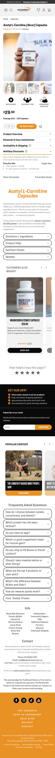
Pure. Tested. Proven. (18, 598)
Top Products (27, 710)
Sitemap (38, 747)
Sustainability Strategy (30, 744)
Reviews (10, 257)
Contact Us (15, 619)
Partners (40, 625)
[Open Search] (11, 10)
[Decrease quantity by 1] (5, 126)
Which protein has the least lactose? (22, 524)
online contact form (22, 670)
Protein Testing (15, 628)
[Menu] (6, 10)
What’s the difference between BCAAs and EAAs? (23, 582)
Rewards (40, 628)
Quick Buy (24, 350)
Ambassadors (40, 613)
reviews (25, 29)
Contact (27, 641)
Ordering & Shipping (39, 630)
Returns (15, 633)
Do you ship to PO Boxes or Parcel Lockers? (25, 551)
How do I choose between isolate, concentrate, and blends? (25, 513)
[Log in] (43, 10)
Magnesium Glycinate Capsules (25, 320)
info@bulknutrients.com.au (30, 660)
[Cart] (49, 10)
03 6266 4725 (30, 657)
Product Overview (12, 134)
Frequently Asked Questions (27, 505)
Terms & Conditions (12, 744)
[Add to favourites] (40, 280)
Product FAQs (13, 243)
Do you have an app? (18, 533)
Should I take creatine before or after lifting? (24, 562)
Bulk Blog (27, 718)
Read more (24, 493)
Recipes (27, 722)
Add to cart (28, 126)
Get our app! (17, 390)
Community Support (39, 616)
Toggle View (47, 163)
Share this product (11, 177)
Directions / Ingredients (19, 236)
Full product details (43, 177)
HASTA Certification (39, 622)
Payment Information (23, 747)
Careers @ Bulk (15, 616)
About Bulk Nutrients (15, 613)
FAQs (40, 619)
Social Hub (15, 630)
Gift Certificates (15, 622)
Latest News (15, 625)
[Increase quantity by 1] (12, 126)
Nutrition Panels (15, 250)
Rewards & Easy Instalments (18, 139)
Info (27, 608)
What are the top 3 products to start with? (23, 572)
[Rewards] (38, 10)
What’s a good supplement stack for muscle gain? (25, 541)
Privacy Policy (48, 744)
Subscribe (43, 427)
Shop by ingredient (27, 714)
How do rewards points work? (23, 591)
